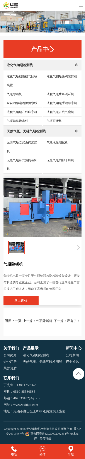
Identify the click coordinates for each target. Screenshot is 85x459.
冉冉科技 (45, 438)
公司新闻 (72, 355)
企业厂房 (10, 361)
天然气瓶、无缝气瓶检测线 (42, 361)
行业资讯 (72, 361)
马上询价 (20, 300)
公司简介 (10, 355)
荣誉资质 (10, 368)
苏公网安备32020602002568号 (49, 433)
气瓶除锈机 (44, 321)
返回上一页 (13, 321)
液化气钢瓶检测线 (36, 355)
